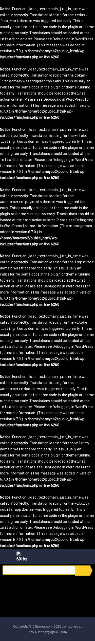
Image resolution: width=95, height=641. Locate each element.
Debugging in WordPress (73, 39)
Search (82, 570)
